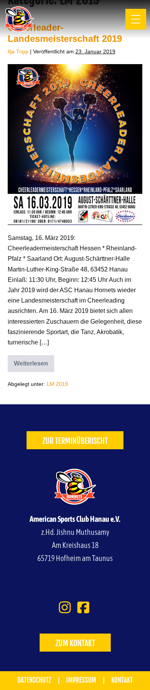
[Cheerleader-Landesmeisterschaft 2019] (75, 144)
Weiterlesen (34, 361)
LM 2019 (57, 384)
